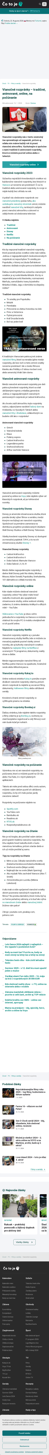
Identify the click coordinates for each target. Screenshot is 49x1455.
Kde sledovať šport (33, 1336)
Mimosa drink (31, 1400)
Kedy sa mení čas (8, 1298)
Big (3, 1370)
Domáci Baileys (31, 1393)
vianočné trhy (17, 207)
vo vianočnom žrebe (11, 902)
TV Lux (4, 1374)
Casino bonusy (7, 1317)
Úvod (4, 83)
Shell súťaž (30, 1298)
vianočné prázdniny (11, 201)
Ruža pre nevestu (8, 1404)
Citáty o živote (7, 1339)
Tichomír (38, 21)
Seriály (28, 1366)
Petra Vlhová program (34, 1347)
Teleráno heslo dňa (33, 1283)
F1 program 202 (32, 1339)
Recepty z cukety (32, 1389)
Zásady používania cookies (14, 1452)
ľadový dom (35, 406)
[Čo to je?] (12, 4)
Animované (12, 228)
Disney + (27, 543)
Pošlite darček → (11, 23)
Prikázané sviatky (9, 1291)
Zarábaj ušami (31, 1291)
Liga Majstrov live (32, 1343)
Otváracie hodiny (32, 1309)
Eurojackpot (6, 1313)
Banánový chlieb (32, 1396)
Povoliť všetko (24, 1433)
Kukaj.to (28, 678)
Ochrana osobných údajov (34, 1452)
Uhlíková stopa (7, 1343)
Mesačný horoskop (9, 1294)
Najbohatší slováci (9, 1336)
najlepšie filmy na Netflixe (25, 648)
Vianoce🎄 (31, 924)
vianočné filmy (9, 359)
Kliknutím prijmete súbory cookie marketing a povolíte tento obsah (24, 339)
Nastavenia (24, 1446)
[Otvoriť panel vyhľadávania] (40, 4)
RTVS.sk (11, 821)
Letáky (28, 1313)
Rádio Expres (30, 1287)
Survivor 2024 (7, 1393)
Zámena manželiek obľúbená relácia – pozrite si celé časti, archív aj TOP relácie (25, 993)
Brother (8, 1370)
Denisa (33, 103)
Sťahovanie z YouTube (12, 614)
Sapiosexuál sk (8, 1347)
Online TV (29, 1377)
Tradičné (11, 225)
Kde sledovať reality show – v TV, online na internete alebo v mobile (26, 985)
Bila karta (29, 1320)
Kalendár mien (7, 1283)
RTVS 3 (28, 1374)
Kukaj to (5, 1363)
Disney (10, 231)
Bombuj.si (26, 716)
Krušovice (29, 1294)
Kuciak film (6, 1377)
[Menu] (44, 4)
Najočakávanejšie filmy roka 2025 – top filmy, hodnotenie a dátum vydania (30, 1092)
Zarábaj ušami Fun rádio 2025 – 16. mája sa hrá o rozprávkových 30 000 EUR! (25, 977)
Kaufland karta (31, 1324)
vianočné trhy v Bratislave (14, 413)
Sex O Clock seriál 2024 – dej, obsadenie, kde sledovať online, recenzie (30, 1123)
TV (8, 83)
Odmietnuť (24, 1440)
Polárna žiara (7, 1350)
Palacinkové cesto (32, 1404)
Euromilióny (6, 1309)
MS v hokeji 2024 (32, 1350)
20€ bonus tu (35, 11)
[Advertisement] (24, 52)
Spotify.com (12, 809)
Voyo (23, 496)
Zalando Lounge (32, 1317)
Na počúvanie (13, 238)
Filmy (28, 1363)
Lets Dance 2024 (8, 1396)
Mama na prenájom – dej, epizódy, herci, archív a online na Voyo (25, 1009)
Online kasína (7, 1320)
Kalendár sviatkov (9, 1287)
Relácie (28, 1370)
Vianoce (6, 185)
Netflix (10, 234)
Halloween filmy (21, 688)
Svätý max (6, 1400)
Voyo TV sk (6, 1366)
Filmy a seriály (16, 83)
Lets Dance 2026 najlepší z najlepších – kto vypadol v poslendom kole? (24, 945)
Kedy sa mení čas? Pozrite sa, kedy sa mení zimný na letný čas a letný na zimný (25, 953)
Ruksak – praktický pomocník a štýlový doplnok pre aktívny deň (19, 1227)
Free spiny (6, 1324)
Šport (44, 1220)
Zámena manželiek (9, 1389)
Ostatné (8, 1220)
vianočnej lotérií (34, 902)
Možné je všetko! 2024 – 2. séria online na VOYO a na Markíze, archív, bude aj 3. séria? (29, 1141)
